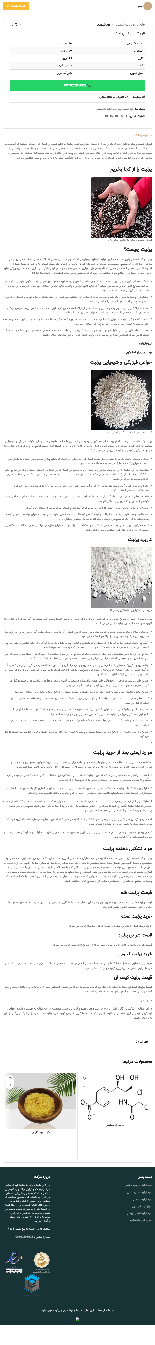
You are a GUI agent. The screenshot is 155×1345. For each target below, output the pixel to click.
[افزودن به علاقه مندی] (84, 1078)
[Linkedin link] (111, 116)
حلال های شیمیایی (141, 1220)
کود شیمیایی (103, 24)
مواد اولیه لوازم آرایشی (139, 1213)
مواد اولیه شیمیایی (125, 24)
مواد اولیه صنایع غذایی (139, 1192)
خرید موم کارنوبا (40, 1132)
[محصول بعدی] (12, 25)
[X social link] (121, 116)
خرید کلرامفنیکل (115, 1125)
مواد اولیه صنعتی (142, 1199)
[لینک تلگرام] (106, 116)
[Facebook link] (126, 116)
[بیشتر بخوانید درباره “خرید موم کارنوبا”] (10, 1085)
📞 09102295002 (77, 85)
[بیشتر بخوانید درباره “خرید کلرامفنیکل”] (84, 1085)
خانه (142, 24)
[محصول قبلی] (20, 25)
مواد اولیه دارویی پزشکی (138, 1185)
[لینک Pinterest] (116, 116)
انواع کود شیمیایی (142, 1206)
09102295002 (16, 6)
